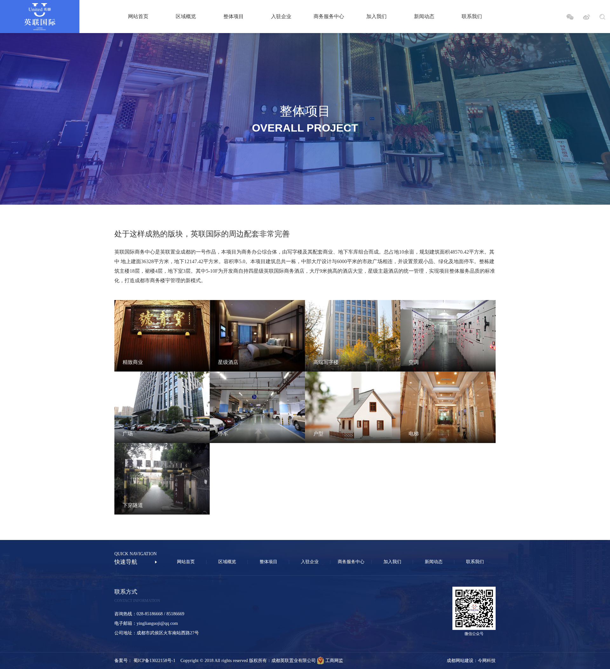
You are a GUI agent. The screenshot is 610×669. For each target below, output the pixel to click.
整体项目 (233, 16)
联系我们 (472, 16)
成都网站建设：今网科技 (471, 660)
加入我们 (376, 16)
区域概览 (186, 16)
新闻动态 (424, 16)
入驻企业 (281, 16)
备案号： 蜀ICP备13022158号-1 (147, 660)
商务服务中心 (329, 16)
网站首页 (138, 16)
